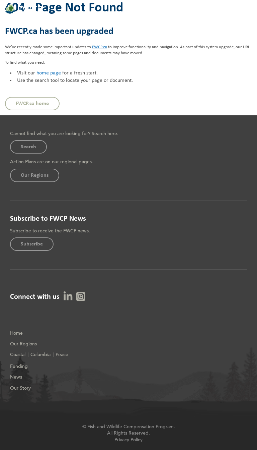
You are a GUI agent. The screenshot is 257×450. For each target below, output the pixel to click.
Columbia (40, 354)
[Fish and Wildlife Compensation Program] (23, 13)
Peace (62, 354)
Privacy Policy (128, 440)
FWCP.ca (99, 47)
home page (48, 73)
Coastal (17, 354)
